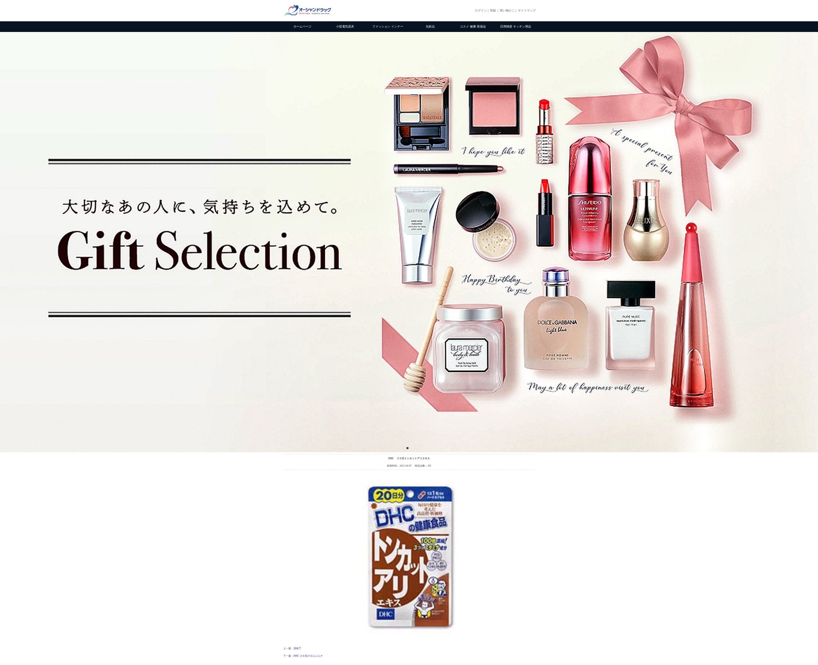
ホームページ (302, 26)
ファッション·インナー (387, 26)
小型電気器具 (345, 26)
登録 (493, 10)
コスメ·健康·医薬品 (473, 26)
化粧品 (430, 26)
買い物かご (507, 10)
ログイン (481, 10)
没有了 (297, 648)
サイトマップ (527, 10)
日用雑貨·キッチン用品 (515, 26)
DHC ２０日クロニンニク (308, 655)
